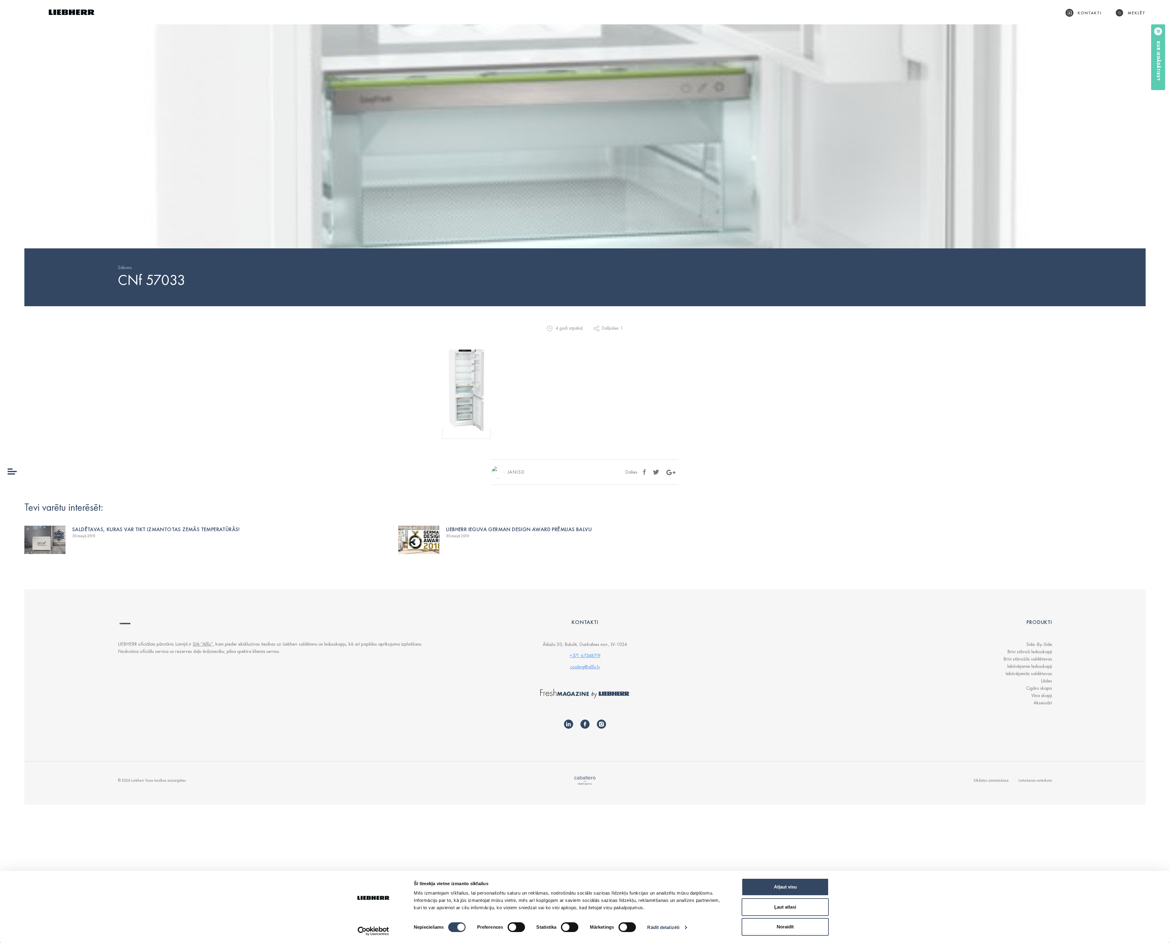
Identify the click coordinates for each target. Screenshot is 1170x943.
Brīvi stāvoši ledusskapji (1029, 651)
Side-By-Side (1039, 644)
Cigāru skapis (1039, 688)
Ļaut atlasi (785, 907)
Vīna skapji (1041, 695)
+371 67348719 (585, 655)
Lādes (1046, 681)
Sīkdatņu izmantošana (991, 780)
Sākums (125, 268)
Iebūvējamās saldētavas (1028, 673)
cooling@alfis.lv (585, 667)
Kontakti (1090, 13)
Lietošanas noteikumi (1035, 780)
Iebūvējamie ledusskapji (1029, 666)
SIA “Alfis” (203, 644)
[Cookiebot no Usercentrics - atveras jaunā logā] (373, 931)
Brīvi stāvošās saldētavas (1027, 659)
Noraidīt (785, 926)
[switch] (516, 927)
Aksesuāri (1043, 702)
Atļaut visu (785, 886)
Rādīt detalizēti (663, 927)
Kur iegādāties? (1158, 61)
